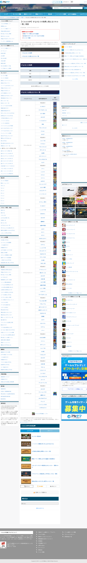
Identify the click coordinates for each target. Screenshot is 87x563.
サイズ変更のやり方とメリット (7, 299)
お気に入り (53, 486)
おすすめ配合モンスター (6, 93)
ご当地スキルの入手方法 (6, 260)
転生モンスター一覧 (5, 103)
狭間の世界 (3, 63)
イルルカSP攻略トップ (5, 23)
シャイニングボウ (43, 404)
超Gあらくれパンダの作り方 (7, 158)
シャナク (43, 171)
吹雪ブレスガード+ (42, 310)
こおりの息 (42, 282)
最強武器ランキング (5, 376)
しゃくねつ (42, 373)
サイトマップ (41, 547)
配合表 (50, 14)
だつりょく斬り (42, 201)
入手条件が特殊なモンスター (7, 118)
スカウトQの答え (4, 307)
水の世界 (3, 55)
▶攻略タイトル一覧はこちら (75, 293)
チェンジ (43, 401)
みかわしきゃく (42, 238)
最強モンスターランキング (6, 80)
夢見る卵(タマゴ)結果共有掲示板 (8, 393)
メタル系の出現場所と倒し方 (7, 287)
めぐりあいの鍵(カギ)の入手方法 (8, 329)
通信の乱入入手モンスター (6, 314)
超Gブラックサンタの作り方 (7, 163)
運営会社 (40, 549)
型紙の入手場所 (4, 252)
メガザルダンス (42, 407)
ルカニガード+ (43, 190)
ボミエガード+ (43, 250)
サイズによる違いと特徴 (6, 297)
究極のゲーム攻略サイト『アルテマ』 (47, 532)
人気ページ (49, 430)
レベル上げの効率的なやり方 (7, 284)
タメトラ (43, 379)
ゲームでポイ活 (56, 2)
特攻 (43, 124)
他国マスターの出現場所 (6, 257)
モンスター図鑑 (17, 14)
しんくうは (42, 140)
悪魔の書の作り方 (4, 108)
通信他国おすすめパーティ (6, 98)
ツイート (28, 486)
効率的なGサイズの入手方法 (7, 115)
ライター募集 (41, 552)
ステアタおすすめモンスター (7, 130)
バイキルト (42, 143)
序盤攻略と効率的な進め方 (6, 269)
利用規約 (40, 541)
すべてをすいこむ (43, 110)
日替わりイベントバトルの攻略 (7, 332)
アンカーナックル (43, 382)
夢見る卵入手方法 (4, 309)
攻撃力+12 (42, 395)
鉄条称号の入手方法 (5, 364)
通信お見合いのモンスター (6, 312)
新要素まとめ (3, 26)
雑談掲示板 (3, 388)
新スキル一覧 (3, 222)
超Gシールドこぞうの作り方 (7, 171)
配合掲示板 (3, 398)
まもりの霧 (42, 187)
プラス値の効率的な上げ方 (6, 327)
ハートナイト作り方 (5, 120)
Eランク (2, 200)
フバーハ (43, 178)
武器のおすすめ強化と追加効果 (7, 381)
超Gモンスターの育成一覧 (6, 150)
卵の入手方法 (3, 140)
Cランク (2, 195)
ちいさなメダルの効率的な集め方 (8, 334)
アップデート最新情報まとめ (7, 41)
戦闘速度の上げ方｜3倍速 (6, 279)
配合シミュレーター (5, 183)
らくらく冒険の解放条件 (6, 282)
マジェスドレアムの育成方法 (7, 173)
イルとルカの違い (4, 302)
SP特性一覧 (3, 220)
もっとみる (74, 128)
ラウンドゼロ (43, 257)
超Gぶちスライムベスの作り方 (7, 155)
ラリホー (43, 131)
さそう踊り (42, 113)
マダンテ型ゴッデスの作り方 (7, 168)
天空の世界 (3, 60)
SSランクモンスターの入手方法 (7, 113)
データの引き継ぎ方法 (5, 304)
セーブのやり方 (4, 277)
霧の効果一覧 (3, 319)
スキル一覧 (3, 215)
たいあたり (42, 106)
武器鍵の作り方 (4, 247)
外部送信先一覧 (68, 536)
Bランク (2, 193)
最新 (82, 122)
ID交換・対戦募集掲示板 (6, 391)
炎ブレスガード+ (43, 307)
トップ (6, 14)
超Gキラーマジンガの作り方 (7, 153)
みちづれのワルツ (43, 398)
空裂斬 (42, 316)
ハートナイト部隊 (61, 14)
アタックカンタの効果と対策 (7, 322)
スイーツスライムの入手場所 (7, 125)
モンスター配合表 (4, 78)
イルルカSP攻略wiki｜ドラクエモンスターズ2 (22, 8)
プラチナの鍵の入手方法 (6, 362)
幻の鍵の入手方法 (4, 239)
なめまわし (42, 213)
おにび (42, 134)
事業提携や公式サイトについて (45, 538)
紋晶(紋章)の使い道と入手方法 (7, 262)
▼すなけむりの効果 (27, 53)
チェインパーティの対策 (6, 133)
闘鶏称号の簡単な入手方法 (6, 369)
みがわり (43, 181)
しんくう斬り (43, 288)
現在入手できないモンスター (7, 135)
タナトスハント (42, 156)
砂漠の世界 (3, 53)
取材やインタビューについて (45, 536)
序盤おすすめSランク (5, 90)
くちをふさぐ (43, 354)
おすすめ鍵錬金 (72, 14)
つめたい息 (42, 263)
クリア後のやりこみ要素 (6, 68)
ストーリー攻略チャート (6, 28)
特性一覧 (3, 212)
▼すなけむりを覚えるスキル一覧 (30, 56)
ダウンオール (43, 149)
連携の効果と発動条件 (5, 339)
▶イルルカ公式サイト (25, 422)
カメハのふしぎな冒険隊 (6, 242)
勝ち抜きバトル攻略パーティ (7, 337)
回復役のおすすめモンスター (7, 95)
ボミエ (42, 235)
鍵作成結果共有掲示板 (5, 396)
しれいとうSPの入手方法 (6, 232)
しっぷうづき (43, 209)
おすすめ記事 (30, 430)
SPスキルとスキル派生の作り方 (7, 227)
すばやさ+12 (43, 254)
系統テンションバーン (5, 342)
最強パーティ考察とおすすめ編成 (31, 33)
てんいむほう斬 (42, 300)
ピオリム (43, 244)
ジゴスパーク (43, 370)
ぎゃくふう (42, 344)
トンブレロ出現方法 (5, 123)
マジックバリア (42, 184)
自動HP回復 (43, 225)
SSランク (3, 185)
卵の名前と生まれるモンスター (7, 143)
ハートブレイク (42, 194)
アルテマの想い (41, 534)
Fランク (2, 203)
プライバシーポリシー (70, 534)
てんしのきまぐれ (43, 159)
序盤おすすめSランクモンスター (8, 38)
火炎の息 (43, 279)
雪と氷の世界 (3, 58)
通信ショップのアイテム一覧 (7, 317)
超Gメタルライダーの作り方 (7, 160)
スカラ (42, 162)
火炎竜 (42, 153)
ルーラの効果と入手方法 (6, 294)
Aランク (2, 190)
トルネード (42, 291)
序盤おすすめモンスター (6, 88)
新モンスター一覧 (4, 100)
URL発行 (41, 486)
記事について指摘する (41, 492)
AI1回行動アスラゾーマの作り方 (7, 165)
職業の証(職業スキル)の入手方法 (8, 230)
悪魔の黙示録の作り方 (5, 110)
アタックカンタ (42, 127)
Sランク (2, 188)
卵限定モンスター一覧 (5, 145)
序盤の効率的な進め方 (5, 31)
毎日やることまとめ (5, 36)
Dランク (2, 198)
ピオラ (42, 229)
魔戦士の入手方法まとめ (6, 138)
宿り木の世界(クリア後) (6, 65)
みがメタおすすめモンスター (7, 128)
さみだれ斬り (43, 337)
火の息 (42, 260)
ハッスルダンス (42, 120)
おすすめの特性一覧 (5, 217)
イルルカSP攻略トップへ (41, 413)
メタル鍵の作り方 (4, 245)
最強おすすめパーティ (5, 83)
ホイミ (42, 232)
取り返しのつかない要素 (6, 33)
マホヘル (43, 367)
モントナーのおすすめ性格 (6, 105)
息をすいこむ (43, 272)
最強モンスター (28, 14)
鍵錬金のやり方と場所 (5, 352)
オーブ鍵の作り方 (4, 367)
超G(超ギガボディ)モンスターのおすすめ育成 (33, 35)
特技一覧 (3, 210)
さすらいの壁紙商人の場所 (6, 255)
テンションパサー (43, 392)
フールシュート (42, 269)
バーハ (42, 168)
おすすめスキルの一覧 (5, 225)
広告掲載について (42, 543)
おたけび (43, 117)
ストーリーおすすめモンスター (7, 85)
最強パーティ (39, 14)
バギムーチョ (43, 303)
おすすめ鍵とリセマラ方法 (6, 250)
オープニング (3, 50)
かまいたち (42, 323)
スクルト (43, 174)
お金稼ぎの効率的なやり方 (6, 289)
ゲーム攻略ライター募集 (70, 532)
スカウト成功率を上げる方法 (7, 292)
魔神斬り (43, 221)
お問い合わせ (41, 545)
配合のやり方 (3, 324)
